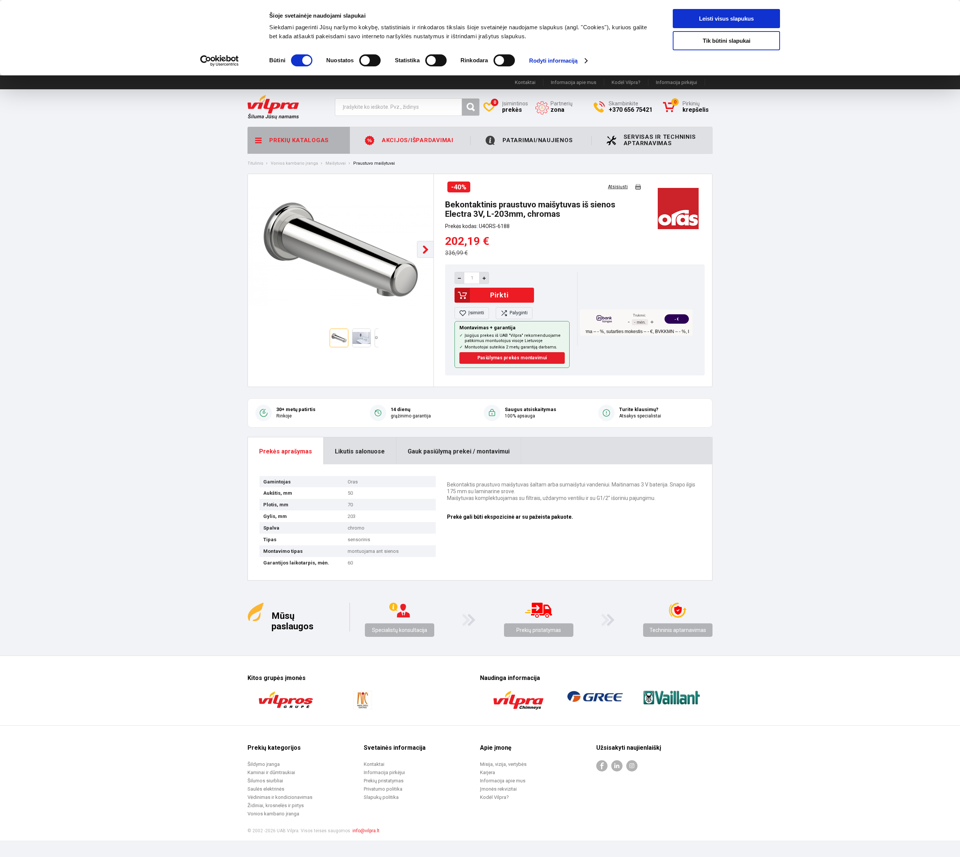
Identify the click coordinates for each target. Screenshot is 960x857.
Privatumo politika (383, 789)
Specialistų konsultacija (399, 630)
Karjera (487, 772)
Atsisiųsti (618, 187)
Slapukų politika (381, 797)
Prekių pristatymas (538, 630)
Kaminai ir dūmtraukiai (271, 772)
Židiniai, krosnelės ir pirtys (276, 805)
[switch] (370, 60)
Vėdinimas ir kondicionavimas (280, 797)
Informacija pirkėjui (676, 82)
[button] (425, 249)
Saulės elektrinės (266, 789)
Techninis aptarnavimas (678, 630)
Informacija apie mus (573, 82)
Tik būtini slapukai (726, 41)
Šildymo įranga (264, 764)
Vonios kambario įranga (294, 163)
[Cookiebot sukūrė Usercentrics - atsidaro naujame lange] (219, 60)
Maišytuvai (336, 163)
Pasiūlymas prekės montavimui (512, 357)
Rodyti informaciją (553, 60)
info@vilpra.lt (366, 830)
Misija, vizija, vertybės (503, 764)
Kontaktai (525, 82)
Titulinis (255, 163)
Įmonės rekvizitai (498, 789)
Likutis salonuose (360, 451)
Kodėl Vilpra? (626, 82)
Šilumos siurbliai (265, 780)
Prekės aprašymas (285, 451)
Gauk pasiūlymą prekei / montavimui (459, 451)
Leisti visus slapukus (726, 18)
